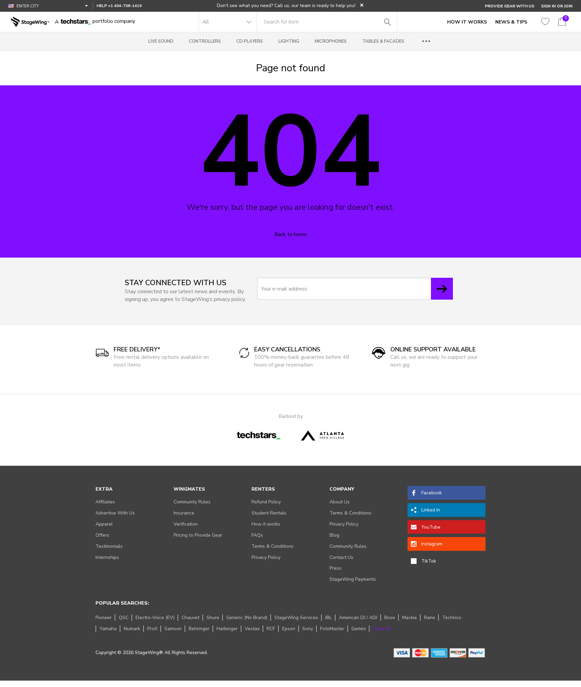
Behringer (199, 628)
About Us (340, 502)
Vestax (252, 628)
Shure (212, 617)
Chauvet (190, 617)
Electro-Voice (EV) (155, 617)
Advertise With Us (115, 513)
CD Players (249, 41)
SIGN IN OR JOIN (557, 6)
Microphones (331, 41)
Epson (288, 628)
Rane (429, 617)
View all (382, 628)
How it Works (467, 22)
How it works (265, 524)
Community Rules (191, 502)
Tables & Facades (383, 41)
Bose (389, 617)
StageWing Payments (353, 579)
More (426, 41)
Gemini (358, 628)
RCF (271, 628)
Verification (185, 524)
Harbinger (227, 628)
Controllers (205, 41)
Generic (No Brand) (246, 617)
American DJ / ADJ (358, 617)
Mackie (409, 617)
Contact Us (341, 557)
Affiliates (105, 502)
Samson (173, 628)
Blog (334, 535)
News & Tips (511, 22)
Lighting (288, 41)
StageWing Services (296, 617)
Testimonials (109, 546)
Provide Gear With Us (509, 6)
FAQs (257, 535)
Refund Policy (266, 502)
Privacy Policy (265, 557)
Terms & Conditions (272, 546)
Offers (102, 535)
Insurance (183, 513)
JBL (328, 617)
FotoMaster (332, 628)
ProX (152, 628)
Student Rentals (268, 513)
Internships (107, 557)
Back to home (290, 234)
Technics (451, 617)
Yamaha (108, 628)
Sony (307, 628)
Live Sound (160, 41)
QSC (123, 617)
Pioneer (103, 617)
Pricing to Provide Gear (197, 535)
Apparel (104, 524)
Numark (132, 628)
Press (335, 568)
